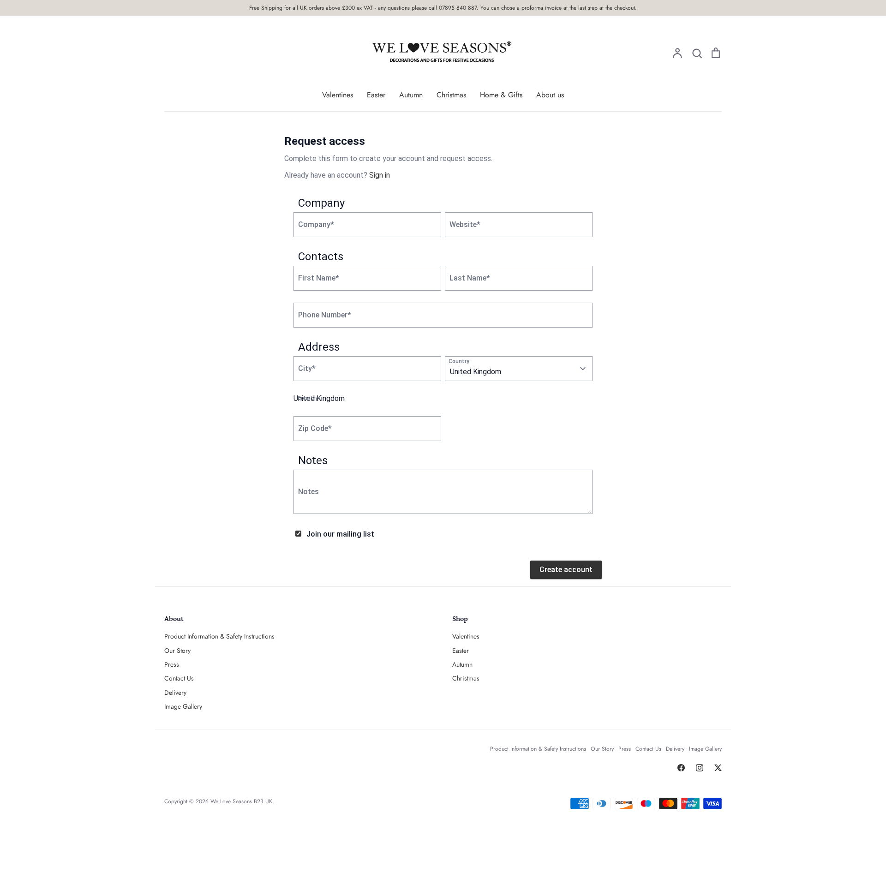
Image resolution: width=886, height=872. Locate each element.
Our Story (177, 650)
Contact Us (179, 678)
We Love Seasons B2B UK (241, 801)
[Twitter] (718, 768)
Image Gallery (183, 706)
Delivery (175, 692)
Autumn (411, 95)
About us (550, 95)
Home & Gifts (501, 95)
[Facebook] (681, 768)
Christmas (451, 95)
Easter (376, 95)
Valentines (337, 95)
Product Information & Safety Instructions (219, 636)
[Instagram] (699, 768)
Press (171, 664)
